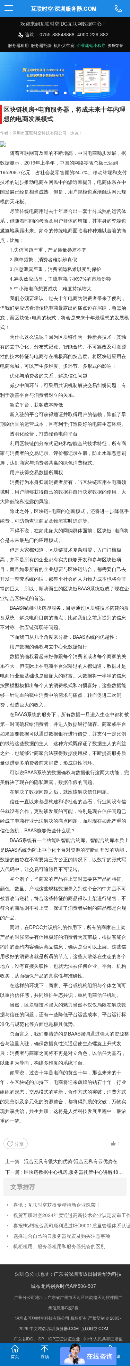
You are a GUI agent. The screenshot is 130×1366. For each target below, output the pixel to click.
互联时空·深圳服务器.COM (63, 8)
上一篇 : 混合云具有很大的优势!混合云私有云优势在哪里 (65, 1161)
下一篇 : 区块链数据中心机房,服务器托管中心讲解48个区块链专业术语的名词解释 (65, 1172)
